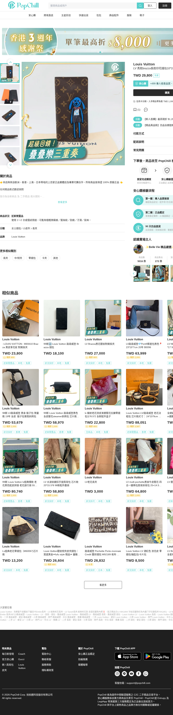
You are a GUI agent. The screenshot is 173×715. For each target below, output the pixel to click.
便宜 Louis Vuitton (119, 617)
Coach (21, 653)
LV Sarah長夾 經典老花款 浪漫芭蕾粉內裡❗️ (85, 612)
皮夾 (4, 670)
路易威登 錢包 (114, 614)
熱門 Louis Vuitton (156, 617)
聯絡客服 (46, 659)
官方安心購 (8, 659)
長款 (47, 614)
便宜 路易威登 (25, 617)
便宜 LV (20, 620)
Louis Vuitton (18, 236)
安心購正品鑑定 (86, 653)
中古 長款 (109, 620)
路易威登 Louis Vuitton (67, 614)
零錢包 (32, 258)
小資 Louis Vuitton (137, 617)
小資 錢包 (151, 620)
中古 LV (47, 620)
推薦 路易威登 (84, 617)
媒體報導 (83, 664)
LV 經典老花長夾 (55, 612)
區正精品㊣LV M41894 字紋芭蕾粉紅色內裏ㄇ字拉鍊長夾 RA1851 (137, 612)
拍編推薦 (83, 659)
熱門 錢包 (162, 620)
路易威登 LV (85, 614)
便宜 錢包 (141, 620)
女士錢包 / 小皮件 (20, 228)
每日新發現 (8, 653)
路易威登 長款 (99, 614)
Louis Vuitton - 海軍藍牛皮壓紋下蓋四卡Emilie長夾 (23, 612)
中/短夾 (18, 258)
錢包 (53, 614)
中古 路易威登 (69, 617)
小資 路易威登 (39, 617)
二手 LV (11, 620)
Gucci (21, 659)
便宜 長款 (77, 620)
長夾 (34, 228)
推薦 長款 (119, 620)
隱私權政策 (48, 670)
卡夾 (44, 258)
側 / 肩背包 (8, 664)
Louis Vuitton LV (129, 614)
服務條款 (46, 664)
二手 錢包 (130, 620)
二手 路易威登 (10, 617)
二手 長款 (66, 620)
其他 (55, 258)
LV (42, 614)
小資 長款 (87, 620)
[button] (141, 259)
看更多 (103, 585)
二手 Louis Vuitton (100, 617)
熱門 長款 (98, 620)
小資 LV (29, 620)
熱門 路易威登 (54, 617)
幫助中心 (46, 653)
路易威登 (21, 614)
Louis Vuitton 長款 (147, 614)
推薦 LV (56, 620)
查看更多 (62, 202)
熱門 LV (38, 620)
